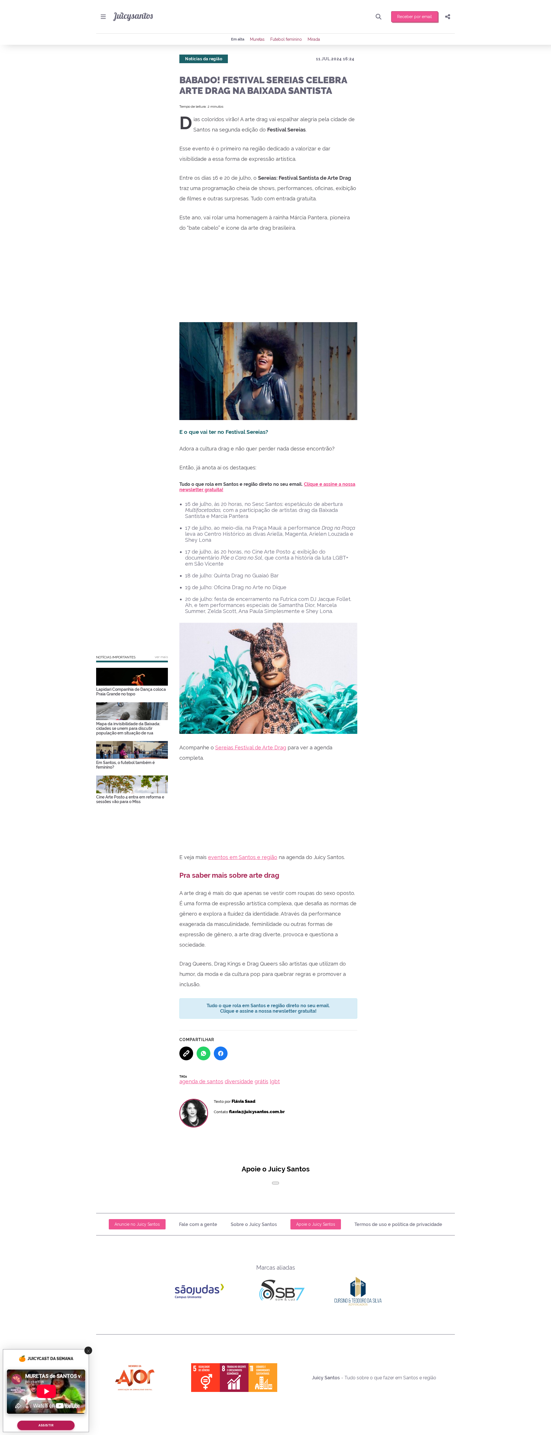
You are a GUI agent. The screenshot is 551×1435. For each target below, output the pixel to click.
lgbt (275, 1081)
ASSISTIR (45, 1425)
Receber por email (414, 16)
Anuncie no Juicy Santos (137, 1224)
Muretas (257, 39)
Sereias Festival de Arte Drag (250, 747)
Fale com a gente (198, 1224)
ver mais (161, 657)
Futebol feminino (286, 39)
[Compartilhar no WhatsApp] (203, 1053)
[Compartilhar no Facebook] (221, 1053)
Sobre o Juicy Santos (254, 1224)
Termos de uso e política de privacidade (398, 1224)
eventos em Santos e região (242, 857)
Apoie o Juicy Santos (315, 1224)
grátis (261, 1081)
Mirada (314, 39)
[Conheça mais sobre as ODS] (234, 1377)
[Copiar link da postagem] (186, 1053)
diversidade (239, 1081)
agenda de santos (201, 1081)
